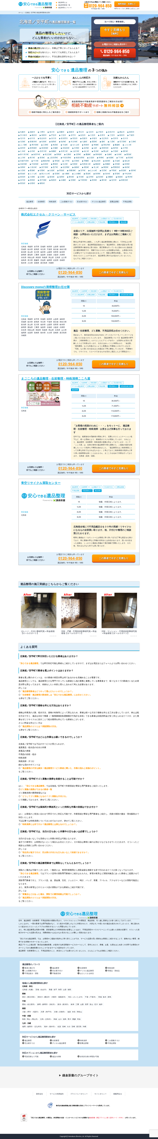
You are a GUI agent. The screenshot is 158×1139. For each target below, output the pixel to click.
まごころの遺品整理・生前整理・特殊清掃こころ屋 (79, 425)
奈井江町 (64, 151)
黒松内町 (106, 145)
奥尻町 (55, 145)
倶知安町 (65, 148)
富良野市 (64, 138)
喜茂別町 (44, 148)
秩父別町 (48, 154)
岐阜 (72, 1004)
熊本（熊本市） (50, 1027)
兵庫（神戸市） (47, 1012)
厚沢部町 (35, 145)
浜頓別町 (23, 164)
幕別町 (52, 177)
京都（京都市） (60, 1012)
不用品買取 (127, 202)
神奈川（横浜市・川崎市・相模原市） (52, 997)
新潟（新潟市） (64, 1004)
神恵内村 (105, 148)
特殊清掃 (52, 202)
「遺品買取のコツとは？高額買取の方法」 (39, 726)
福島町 (53, 142)
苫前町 (76, 161)
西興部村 (116, 167)
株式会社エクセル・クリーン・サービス (79, 244)
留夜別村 (124, 180)
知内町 (63, 142)
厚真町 (61, 170)
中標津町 (83, 180)
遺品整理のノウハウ (65, 8)
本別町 (81, 177)
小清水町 (33, 167)
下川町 (120, 158)
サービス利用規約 (57, 1094)
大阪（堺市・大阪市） (31, 1012)
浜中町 (22, 180)
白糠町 (63, 180)
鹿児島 (78, 1027)
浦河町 (133, 170)
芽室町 (117, 174)
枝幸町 (45, 164)
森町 (103, 142)
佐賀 (59, 1027)
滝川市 (22, 138)
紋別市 (83, 135)
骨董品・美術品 (114, 971)
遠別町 (107, 161)
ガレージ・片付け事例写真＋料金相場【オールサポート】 (38, 632)
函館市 (32, 132)
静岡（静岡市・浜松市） (46, 1004)
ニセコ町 (127, 145)
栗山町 (106, 151)
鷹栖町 (88, 154)
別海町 (73, 180)
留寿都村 (33, 148)
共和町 (76, 148)
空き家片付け (82, 202)
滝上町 (96, 167)
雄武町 (127, 167)
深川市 (53, 138)
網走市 (122, 132)
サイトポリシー (100, 1094)
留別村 (22, 183)
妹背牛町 (36, 154)
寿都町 (96, 145)
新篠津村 (33, 142)
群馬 (109, 997)
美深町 (130, 158)
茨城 (100, 997)
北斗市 (125, 138)
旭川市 (52, 132)
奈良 (74, 1012)
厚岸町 (130, 177)
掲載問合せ (117, 1094)
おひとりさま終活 (87, 973)
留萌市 (131, 132)
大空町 (22, 170)
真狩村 (22, 148)
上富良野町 (53, 158)
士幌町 (66, 174)
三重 (77, 1004)
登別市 (75, 138)
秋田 (60, 990)
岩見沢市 (111, 132)
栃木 (104, 997)
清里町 (22, 167)
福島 (69, 990)
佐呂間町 (65, 167)
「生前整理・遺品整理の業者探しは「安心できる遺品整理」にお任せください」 (56, 695)
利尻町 (75, 164)
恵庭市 (84, 138)
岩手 (55, 990)
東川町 (32, 158)
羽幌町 (86, 161)
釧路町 (120, 177)
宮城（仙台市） (42, 990)
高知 (78, 1019)
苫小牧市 (23, 135)
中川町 (36, 161)
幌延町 (97, 164)
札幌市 (22, 132)
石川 (96, 1004)
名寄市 (102, 135)
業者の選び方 (30, 968)
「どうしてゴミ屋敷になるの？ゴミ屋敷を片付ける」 (44, 796)
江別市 (63, 135)
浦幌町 (110, 177)
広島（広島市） (46, 1019)
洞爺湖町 (72, 170)
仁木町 (22, 151)
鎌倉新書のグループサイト (80, 1075)
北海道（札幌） (28, 990)
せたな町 (75, 145)
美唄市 (44, 135)
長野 (86, 1004)
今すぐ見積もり (114, 31)
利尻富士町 (86, 164)
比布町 (119, 154)
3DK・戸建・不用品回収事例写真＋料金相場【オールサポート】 (79, 632)
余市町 (32, 151)
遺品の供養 (56, 1056)
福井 (100, 1004)
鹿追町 (88, 174)
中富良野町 (66, 158)
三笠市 (112, 135)
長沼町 (96, 151)
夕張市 (100, 132)
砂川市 (32, 138)
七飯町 (84, 142)
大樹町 (32, 177)
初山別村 (96, 161)
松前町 (44, 142)
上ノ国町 (23, 145)
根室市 (122, 135)
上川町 (22, 158)
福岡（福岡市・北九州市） (32, 1027)
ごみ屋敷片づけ (66, 202)
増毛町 (57, 161)
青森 (50, 990)
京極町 (55, 148)
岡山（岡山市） (33, 1019)
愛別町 (128, 154)
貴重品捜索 (114, 202)
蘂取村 (42, 183)
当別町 (22, 142)
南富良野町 (79, 158)
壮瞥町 (42, 170)
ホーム (21, 12)
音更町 (57, 174)
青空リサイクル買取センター (79, 522)
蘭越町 (117, 145)
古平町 (125, 148)
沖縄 (84, 1027)
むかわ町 (93, 170)
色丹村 (114, 180)
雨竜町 (58, 154)
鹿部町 (94, 142)
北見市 (91, 132)
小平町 (66, 161)
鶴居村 (53, 180)
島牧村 (86, 145)
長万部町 (122, 142)
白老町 (52, 170)
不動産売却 (56, 973)
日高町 (104, 170)
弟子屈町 (43, 180)
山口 (60, 1019)
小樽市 (42, 132)
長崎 (64, 1027)
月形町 (115, 151)
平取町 (114, 170)
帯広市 (81, 132)
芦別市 (53, 135)
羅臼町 (104, 180)
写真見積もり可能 (31, 1056)
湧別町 (86, 167)
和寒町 (101, 158)
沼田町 (78, 154)
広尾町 (42, 177)
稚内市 (34, 135)
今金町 (65, 145)
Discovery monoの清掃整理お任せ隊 (79, 327)
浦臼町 (125, 151)
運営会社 (39, 1094)
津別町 (117, 164)
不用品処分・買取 (31, 973)
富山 (91, 1004)
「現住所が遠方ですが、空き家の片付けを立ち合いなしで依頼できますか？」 (55, 852)
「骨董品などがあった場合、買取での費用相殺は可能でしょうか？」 (51, 894)
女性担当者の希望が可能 (89, 1056)
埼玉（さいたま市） (76, 997)
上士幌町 (77, 174)
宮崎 (73, 1027)
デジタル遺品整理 (99, 202)
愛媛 (74, 1019)
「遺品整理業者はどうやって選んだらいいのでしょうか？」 (47, 691)
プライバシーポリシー (79, 1094)
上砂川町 (75, 151)
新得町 (97, 174)
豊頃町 (71, 177)
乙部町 (45, 145)
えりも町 (33, 174)
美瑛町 (42, 158)
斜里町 (127, 164)
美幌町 (107, 164)
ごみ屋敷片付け (31, 971)
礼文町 (65, 164)
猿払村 (127, 161)
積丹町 (115, 148)
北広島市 (105, 138)
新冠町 (123, 170)
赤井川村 (43, 151)
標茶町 (32, 180)
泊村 (95, 148)
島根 (55, 1019)
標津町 (94, 180)
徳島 (64, 1019)
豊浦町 (32, 170)
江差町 (133, 142)
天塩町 (117, 161)
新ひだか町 (45, 174)
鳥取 (24, 1019)
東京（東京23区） (29, 997)
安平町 (83, 170)
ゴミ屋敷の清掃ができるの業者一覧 (36, 789)
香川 (69, 1019)
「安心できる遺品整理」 (29, 663)
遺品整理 (29, 202)
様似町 (22, 174)
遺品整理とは (62, 2)
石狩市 (115, 138)
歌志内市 (43, 138)
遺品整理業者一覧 (64, 5)
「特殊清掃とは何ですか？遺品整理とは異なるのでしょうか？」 (49, 824)
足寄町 (91, 177)
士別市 (92, 135)
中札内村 (127, 174)
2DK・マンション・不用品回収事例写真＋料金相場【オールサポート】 (119, 632)
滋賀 (69, 1012)
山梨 (82, 1004)
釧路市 (71, 132)
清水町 (107, 174)
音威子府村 (24, 161)
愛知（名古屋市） (29, 1004)
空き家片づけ (30, 1043)
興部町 (106, 167)
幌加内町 (46, 161)
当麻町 (109, 154)
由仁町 (86, 151)
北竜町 (68, 154)
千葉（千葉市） (91, 997)
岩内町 (86, 148)
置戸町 (55, 167)
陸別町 (100, 177)
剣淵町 (111, 158)
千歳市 (131, 135)
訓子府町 (44, 167)
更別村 (22, 177)
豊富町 (55, 164)
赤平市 (73, 135)
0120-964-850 (70, 272)
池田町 (61, 177)
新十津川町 (24, 154)
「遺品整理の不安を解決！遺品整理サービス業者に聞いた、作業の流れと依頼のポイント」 (60, 768)
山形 (64, 990)
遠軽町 (76, 167)
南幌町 (53, 151)
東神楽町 (98, 154)
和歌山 (79, 1012)
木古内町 (74, 142)
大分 (68, 1027)
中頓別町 (35, 164)
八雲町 (112, 142)
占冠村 (91, 158)
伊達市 (94, 138)
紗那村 (32, 183)
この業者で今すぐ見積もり (113, 272)
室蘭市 (61, 132)
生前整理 (41, 202)
